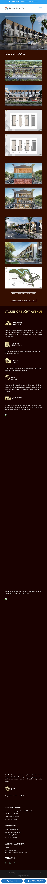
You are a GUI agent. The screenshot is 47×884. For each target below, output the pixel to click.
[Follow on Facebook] (5, 863)
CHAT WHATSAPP (36, 881)
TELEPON (13, 881)
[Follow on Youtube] (14, 863)
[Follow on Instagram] (10, 863)
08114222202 (15, 2)
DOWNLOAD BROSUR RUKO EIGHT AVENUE (23, 300)
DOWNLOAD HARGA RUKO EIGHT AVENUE (23, 294)
